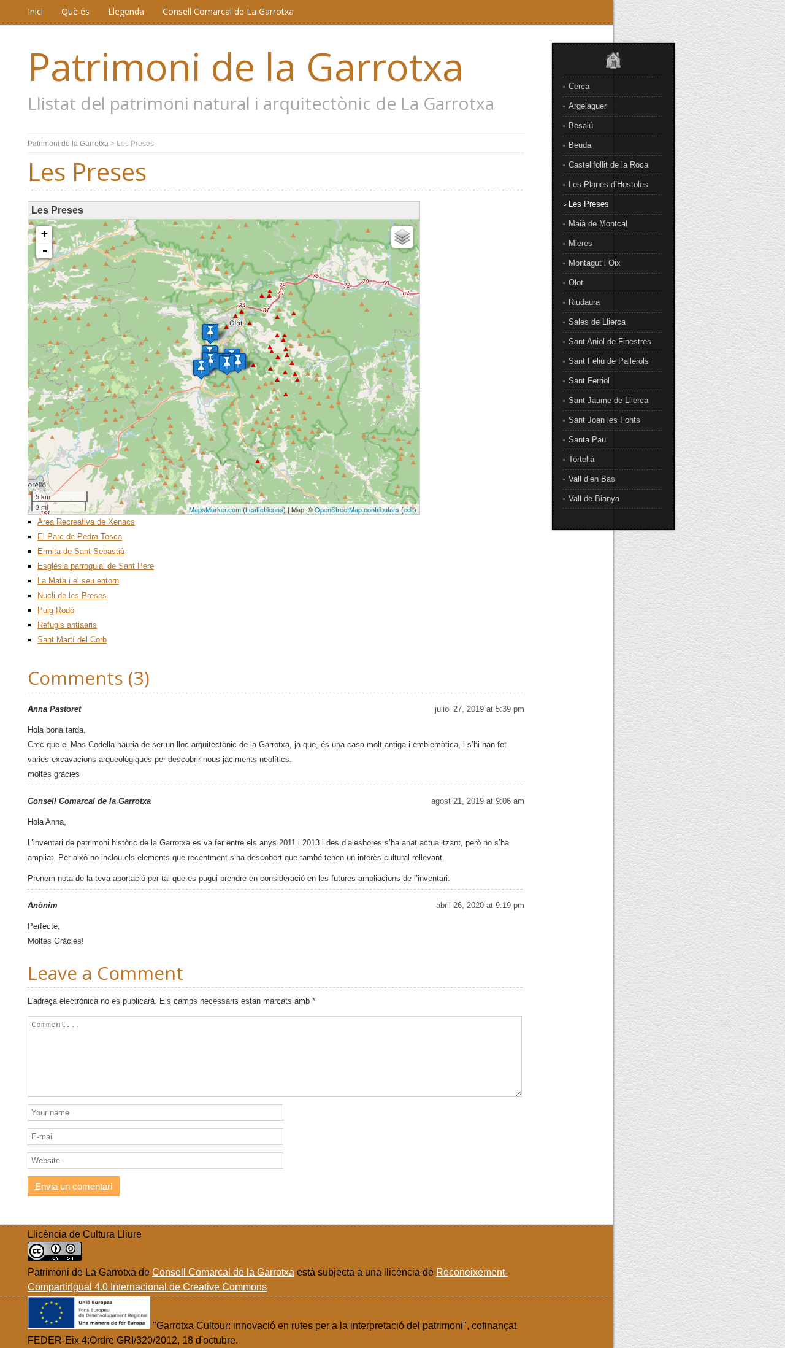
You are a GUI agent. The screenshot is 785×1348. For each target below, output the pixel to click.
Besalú (581, 125)
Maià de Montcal (598, 223)
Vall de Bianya (594, 498)
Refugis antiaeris (67, 625)
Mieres (580, 243)
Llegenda (126, 11)
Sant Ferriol (589, 380)
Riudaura (584, 302)
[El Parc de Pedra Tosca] (210, 333)
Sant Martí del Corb (72, 639)
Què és (75, 11)
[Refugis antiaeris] (201, 369)
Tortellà (581, 459)
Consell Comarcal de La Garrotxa (228, 11)
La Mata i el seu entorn (78, 580)
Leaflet (255, 509)
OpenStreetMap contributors (357, 509)
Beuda (580, 145)
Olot (576, 282)
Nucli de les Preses (72, 595)
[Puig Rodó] (227, 364)
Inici (35, 11)
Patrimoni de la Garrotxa (246, 66)
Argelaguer (588, 105)
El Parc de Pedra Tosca (79, 536)
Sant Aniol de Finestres (610, 341)
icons (275, 509)
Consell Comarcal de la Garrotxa (223, 1272)
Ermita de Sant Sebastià (80, 551)
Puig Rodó (55, 610)
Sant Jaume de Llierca (608, 400)
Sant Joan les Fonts (604, 420)
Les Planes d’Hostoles (608, 184)
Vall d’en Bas (592, 478)
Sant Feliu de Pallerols (609, 361)
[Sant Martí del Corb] (238, 363)
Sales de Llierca (597, 321)
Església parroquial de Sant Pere (95, 566)
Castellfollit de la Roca (608, 164)
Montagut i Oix (595, 263)
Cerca (579, 86)
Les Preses (589, 204)
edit (409, 509)
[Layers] (402, 237)
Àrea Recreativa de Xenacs (86, 521)
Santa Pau (587, 439)
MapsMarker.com (215, 509)
